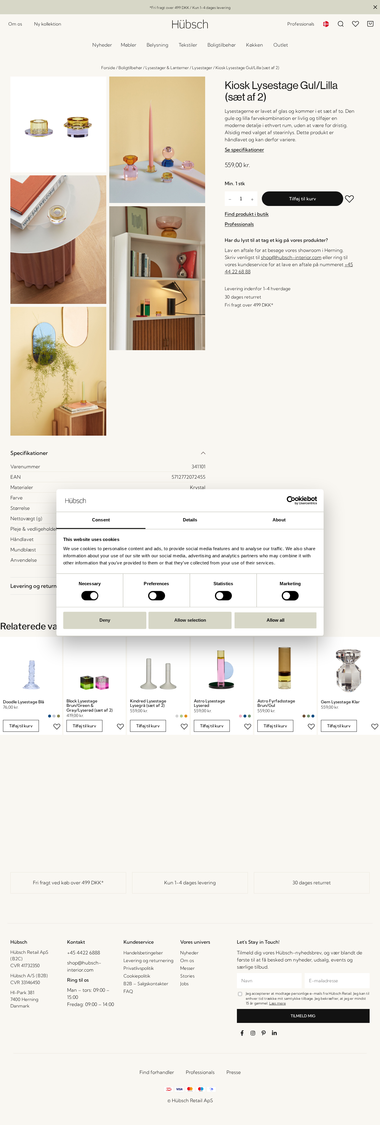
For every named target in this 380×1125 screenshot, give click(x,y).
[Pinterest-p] (263, 1033)
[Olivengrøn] (58, 716)
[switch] (156, 595)
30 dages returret (311, 883)
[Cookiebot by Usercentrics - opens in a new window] (291, 500)
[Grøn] (249, 716)
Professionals (200, 1072)
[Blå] (49, 716)
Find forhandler (157, 1072)
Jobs (184, 983)
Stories (187, 976)
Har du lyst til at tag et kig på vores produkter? (276, 240)
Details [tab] (190, 520)
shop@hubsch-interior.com (291, 257)
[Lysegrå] (176, 716)
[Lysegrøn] (181, 716)
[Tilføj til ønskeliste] (349, 199)
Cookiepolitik (137, 976)
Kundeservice (139, 942)
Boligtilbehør (130, 67)
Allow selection (190, 620)
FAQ (128, 991)
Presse (234, 1072)
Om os (187, 960)
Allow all (275, 620)
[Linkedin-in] (274, 1033)
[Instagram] (253, 1033)
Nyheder (189, 953)
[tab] (107, 453)
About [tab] (279, 520)
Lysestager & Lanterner (167, 67)
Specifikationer (29, 453)
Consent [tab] (101, 520)
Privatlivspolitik (139, 968)
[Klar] (54, 716)
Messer (187, 968)
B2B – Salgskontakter (146, 983)
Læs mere (277, 1003)
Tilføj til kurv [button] (21, 726)
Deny (104, 620)
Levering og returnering (39, 586)
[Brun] (304, 716)
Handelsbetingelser (143, 953)
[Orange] (185, 716)
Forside (108, 67)
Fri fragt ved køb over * (68, 883)
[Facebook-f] (242, 1033)
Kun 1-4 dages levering (190, 883)
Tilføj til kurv (302, 198)
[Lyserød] (240, 716)
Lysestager (202, 67)
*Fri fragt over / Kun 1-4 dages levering (190, 7)
